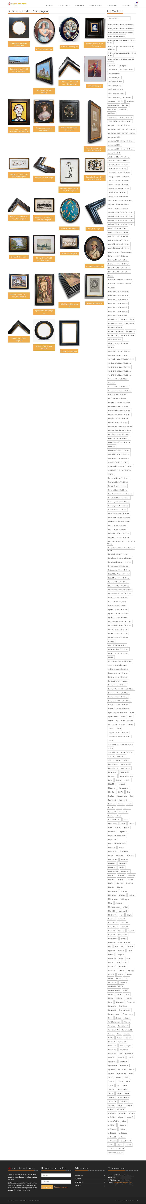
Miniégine (122, 895)
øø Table (128, 1145)
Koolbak (111, 796)
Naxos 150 (125, 923)
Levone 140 (123, 812)
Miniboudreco (112, 891)
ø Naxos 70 (123, 1133)
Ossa (118, 962)
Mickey (130, 879)
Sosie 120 (111, 1057)
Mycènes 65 (123, 911)
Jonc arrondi (121, 756)
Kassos (118, 780)
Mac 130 (118, 828)
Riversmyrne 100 (124, 1010)
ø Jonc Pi (130, 1117)
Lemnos (120, 804)
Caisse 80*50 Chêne (127, 335)
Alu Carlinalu (112, 69)
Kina (128, 792)
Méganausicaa (113, 871)
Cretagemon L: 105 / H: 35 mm (118, 458)
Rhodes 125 (131, 1002)
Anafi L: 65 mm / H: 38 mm (117, 192)
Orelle (121, 958)
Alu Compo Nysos (114, 77)
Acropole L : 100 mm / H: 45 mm (119, 125)
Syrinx (110, 1077)
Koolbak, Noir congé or (19, 257)
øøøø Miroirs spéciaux (115, 1153)
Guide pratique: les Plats (116, 36)
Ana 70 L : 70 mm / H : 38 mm (118, 180)
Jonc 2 (118, 728)
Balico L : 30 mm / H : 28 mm (118, 260)
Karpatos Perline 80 (126, 776)
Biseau (110, 276)
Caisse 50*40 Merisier (115, 331)
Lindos (119, 816)
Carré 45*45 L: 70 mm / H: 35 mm (119, 371)
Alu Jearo (111, 101)
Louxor (123, 824)
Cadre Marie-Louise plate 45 (117, 315)
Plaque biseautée (114, 990)
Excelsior (111, 641)
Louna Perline (112, 824)
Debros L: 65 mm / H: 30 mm (118, 482)
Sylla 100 (111, 1069)
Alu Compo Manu (114, 73)
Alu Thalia (122, 109)
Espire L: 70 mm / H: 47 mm (117, 633)
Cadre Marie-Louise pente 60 (117, 307)
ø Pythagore (112, 1141)
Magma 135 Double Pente (116, 835)
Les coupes (79, 1175)
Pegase (129, 974)
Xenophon (111, 1105)
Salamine (127, 1022)
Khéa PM (111, 784)
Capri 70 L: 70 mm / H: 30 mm (118, 355)
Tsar (118, 1085)
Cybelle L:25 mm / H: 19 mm (117, 462)
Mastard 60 (124, 851)
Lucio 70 (131, 824)
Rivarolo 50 (123, 1006)
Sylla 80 (111, 1073)
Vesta (127, 1093)
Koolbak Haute (122, 796)
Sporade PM (124, 1065)
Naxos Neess (112, 938)
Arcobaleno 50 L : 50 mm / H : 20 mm (120, 216)
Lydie (110, 828)
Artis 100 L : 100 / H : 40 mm (118, 236)
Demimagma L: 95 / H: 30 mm (118, 506)
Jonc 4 (110, 748)
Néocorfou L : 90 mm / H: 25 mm (119, 942)
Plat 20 (125, 990)
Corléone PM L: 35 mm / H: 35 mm (120, 430)
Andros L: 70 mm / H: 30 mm (118, 196)
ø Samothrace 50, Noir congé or (44, 347)
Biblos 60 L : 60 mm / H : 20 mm (119, 272)
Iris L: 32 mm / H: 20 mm (116, 724)
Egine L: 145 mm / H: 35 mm (118, 582)
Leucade (127, 808)
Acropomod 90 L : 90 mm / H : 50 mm (120, 149)
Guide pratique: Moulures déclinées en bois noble (120, 60)
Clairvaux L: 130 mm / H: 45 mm (119, 403)
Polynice (119, 998)
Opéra (130, 950)
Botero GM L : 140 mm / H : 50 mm (120, 280)
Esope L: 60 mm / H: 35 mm (117, 629)
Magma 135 (123, 832)
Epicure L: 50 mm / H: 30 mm (118, 613)
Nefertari (123, 938)
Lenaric (129, 804)
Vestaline (111, 1097)
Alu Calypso (122, 65)
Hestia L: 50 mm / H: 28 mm (117, 697)
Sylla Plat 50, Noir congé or (44, 311)
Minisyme (119, 903)
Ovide (125, 962)
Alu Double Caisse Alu (115, 89)
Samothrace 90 (127, 1030)
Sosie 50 (121, 1057)
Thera (126, 1077)
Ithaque (130, 724)
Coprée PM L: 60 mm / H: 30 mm (119, 414)
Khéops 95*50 (123, 788)
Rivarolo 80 (112, 1010)
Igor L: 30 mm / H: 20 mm (116, 717)
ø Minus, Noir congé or (69, 47)
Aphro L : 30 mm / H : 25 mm (118, 208)
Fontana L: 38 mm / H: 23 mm (118, 649)
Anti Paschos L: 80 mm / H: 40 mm (120, 200)
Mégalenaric (123, 863)
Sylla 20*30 (121, 1069)
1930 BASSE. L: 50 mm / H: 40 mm (120, 117)
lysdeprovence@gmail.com (123, 1183)
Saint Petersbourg (114, 1022)
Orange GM (120, 954)
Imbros (110, 721)
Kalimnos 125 (112, 772)
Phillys (126, 978)
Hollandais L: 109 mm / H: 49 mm (119, 701)
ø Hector (121, 1117)
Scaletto (127, 1034)
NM (122, 946)
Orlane (110, 962)
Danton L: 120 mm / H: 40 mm (118, 478)
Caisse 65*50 (130, 331)
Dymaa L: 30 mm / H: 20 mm (118, 566)
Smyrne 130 (124, 1050)
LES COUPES (64, 5)
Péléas (110, 978)
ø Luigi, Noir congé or (44, 49)
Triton (128, 1081)
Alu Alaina (111, 65)
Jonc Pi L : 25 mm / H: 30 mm (118, 760)
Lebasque (111, 804)
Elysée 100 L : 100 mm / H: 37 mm (120, 590)
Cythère (110, 474)
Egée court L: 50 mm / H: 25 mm (119, 570)
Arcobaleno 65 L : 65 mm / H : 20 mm (120, 220)
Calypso (111, 347)
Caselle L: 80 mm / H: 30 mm (118, 379)
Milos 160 (129, 883)
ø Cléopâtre (112, 1113)
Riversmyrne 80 (128, 1014)
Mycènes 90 (112, 915)
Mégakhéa (111, 863)
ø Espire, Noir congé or (94, 266)
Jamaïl (110, 728)
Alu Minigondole (113, 105)
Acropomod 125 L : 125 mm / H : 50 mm (121, 129)
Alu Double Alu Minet (115, 81)
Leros (119, 808)
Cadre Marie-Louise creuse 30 (118, 292)
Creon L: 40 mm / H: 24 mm (117, 438)
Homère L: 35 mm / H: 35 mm (118, 705)
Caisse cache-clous (114, 339)
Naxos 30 (111, 931)
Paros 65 (131, 970)
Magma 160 (112, 839)
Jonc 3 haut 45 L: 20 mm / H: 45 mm (120, 744)
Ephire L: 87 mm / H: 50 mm (117, 609)
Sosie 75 (130, 1057)
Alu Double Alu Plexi (115, 85)
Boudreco (111, 288)
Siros (121, 1046)
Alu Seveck (112, 109)
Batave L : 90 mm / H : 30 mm (118, 264)
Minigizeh (132, 895)
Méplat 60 (121, 879)
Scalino (110, 1038)
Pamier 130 (112, 966)
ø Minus (122, 1129)
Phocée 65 (123, 982)
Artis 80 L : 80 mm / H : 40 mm (118, 240)
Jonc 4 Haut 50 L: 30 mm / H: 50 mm (120, 752)
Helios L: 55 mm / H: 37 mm (117, 677)
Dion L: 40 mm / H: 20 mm (117, 525)
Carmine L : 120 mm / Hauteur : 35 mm (121, 359)
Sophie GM (129, 1054)
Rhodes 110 (120, 1002)
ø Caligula (129, 1105)
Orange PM (112, 958)
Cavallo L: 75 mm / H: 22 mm (118, 387)
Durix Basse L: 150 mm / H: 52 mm (120, 558)
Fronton (110, 657)
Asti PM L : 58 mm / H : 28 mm (118, 248)
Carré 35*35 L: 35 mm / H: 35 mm (119, 363)
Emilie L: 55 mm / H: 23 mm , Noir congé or (69, 83)
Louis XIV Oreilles (114, 820)
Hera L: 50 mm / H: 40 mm (117, 685)
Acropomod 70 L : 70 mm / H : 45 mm (120, 141)
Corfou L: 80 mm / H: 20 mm (117, 422)
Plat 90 (110, 998)
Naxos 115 (121, 919)
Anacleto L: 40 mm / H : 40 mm (118, 188)
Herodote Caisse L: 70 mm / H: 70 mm (121, 689)
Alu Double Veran (114, 97)
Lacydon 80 (123, 800)
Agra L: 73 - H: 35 (114, 153)
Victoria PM (123, 1101)
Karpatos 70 (112, 776)
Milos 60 (111, 887)
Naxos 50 (121, 931)
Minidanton (112, 895)
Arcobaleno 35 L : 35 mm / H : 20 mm (120, 212)
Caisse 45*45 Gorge (127, 319)
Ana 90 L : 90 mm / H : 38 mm (118, 184)
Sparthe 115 (112, 1061)
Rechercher (47, 1187)
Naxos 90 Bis (122, 935)
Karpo (110, 780)
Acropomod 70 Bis (114, 137)
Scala (119, 1034)
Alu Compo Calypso (126, 69)
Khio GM (111, 792)
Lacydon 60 (112, 800)
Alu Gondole (127, 97)
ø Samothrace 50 (125, 1141)
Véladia (119, 1093)
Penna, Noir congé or (94, 303)
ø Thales (119, 1145)
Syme (131, 1073)
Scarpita (119, 1038)
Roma (110, 1018)
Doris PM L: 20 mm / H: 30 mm (118, 537)
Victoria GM (112, 1101)
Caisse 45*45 (112, 319)
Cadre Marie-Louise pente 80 (117, 311)
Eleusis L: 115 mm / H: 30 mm (118, 586)
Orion (128, 958)
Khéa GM (127, 780)
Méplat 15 (111, 875)
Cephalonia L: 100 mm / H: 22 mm (119, 391)
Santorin (111, 1034)
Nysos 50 (130, 946)
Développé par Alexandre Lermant (126, 1201)
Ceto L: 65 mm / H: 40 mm (117, 395)
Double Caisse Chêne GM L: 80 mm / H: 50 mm (121, 542)
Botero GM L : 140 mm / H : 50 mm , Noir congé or (19, 130)
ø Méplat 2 (122, 1125)
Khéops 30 (111, 788)
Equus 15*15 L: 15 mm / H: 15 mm (119, 621)
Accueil (49, 5)
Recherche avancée (60, 1187)
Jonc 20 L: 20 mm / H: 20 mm (118, 732)
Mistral (125, 907)
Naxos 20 (124, 927)
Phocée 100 (112, 982)
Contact (78, 1185)
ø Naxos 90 (112, 1137)
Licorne (110, 816)
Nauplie (129, 915)
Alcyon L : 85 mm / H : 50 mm (118, 165)
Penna (118, 978)
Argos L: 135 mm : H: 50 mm (118, 232)
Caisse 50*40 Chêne (115, 327)
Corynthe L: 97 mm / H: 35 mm (118, 434)
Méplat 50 (111, 879)
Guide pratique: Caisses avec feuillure (120, 24)
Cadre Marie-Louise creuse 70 (118, 299)
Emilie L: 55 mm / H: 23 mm (117, 598)
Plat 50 (118, 994)
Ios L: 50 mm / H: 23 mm (124, 721)
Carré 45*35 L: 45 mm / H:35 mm (119, 367)
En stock (78, 1179)
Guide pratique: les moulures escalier (120, 32)
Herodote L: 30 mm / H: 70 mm (118, 693)
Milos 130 (119, 883)
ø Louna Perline (113, 1121)
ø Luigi (124, 1121)
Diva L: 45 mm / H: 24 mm (117, 529)
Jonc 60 (111, 756)
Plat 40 (110, 994)
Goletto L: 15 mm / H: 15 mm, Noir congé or (19, 70)
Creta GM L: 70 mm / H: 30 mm (118, 450)
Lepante (111, 808)
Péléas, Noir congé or (69, 253)
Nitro (116, 946)
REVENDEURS (96, 5)
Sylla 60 (131, 1069)
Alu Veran (111, 113)
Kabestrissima (113, 764)
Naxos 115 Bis (113, 923)
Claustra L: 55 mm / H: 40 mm (118, 407)
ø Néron (121, 1137)
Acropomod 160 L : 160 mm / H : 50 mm (121, 133)
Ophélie (110, 954)
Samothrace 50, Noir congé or (44, 91)
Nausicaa (111, 919)
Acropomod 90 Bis (114, 145)
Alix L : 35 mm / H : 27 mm (117, 169)
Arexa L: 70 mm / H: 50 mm (117, 228)
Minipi (110, 903)
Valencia (111, 1089)
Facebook (112, 5)
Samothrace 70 (113, 1030)
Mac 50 (126, 828)
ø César (110, 1109)
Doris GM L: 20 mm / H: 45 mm (118, 533)
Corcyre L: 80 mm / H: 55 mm (118, 418)
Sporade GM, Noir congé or (44, 178)
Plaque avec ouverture (115, 986)
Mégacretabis (112, 859)
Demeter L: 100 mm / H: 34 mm (118, 498)
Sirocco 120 (112, 1046)
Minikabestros (113, 899)
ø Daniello (122, 1113)
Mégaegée (124, 859)
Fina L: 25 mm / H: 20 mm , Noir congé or (44, 259)
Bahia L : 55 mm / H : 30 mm (118, 256)
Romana (118, 1018)
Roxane (127, 1018)
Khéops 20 (121, 784)
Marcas (121, 847)
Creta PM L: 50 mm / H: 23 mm (118, 454)
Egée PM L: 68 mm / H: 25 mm (118, 578)
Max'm (110, 855)
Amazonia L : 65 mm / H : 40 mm (119, 173)
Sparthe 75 (123, 1061)
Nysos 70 (111, 950)
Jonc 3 (110, 740)
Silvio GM (129, 1038)
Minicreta (124, 891)
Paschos (121, 974)
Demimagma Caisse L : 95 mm (118, 502)
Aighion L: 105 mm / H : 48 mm (118, 157)
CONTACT (127, 5)
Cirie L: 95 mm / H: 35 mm (117, 399)
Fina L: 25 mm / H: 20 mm (117, 645)
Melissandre (125, 871)
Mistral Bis (111, 911)
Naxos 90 (111, 935)
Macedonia (112, 832)
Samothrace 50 (123, 1026)
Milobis (110, 883)
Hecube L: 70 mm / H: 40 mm (118, 673)
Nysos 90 (121, 950)
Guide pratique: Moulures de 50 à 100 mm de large (121, 54)
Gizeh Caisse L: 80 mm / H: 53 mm (120, 661)
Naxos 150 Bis (113, 927)
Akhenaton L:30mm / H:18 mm (118, 161)
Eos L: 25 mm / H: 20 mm (117, 606)
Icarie (132, 713)
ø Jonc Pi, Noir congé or (69, 228)
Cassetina (111, 383)
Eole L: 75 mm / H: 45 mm (117, 602)
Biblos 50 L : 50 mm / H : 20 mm (119, 268)
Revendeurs (79, 1182)
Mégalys (121, 867)
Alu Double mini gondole (116, 93)
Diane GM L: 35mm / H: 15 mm (118, 514)
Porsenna (129, 998)
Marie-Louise (112, 851)
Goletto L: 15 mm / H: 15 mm (118, 669)
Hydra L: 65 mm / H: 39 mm (117, 713)
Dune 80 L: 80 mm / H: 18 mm (118, 554)
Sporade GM (112, 1065)
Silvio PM (111, 1042)
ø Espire (132, 1113)
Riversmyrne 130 (114, 1014)
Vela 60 (110, 1093)
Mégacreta (130, 855)
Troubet (110, 1085)
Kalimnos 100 (125, 768)
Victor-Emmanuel (123, 1097)
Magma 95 (111, 847)
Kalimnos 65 (125, 772)
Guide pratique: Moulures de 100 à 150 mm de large (120, 48)
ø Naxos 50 (112, 1133)
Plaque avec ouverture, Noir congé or (18, 44)
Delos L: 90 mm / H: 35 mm (117, 490)
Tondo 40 (111, 1081)
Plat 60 (127, 994)
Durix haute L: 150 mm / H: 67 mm (119, 562)
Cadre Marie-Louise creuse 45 (118, 296)
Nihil (109, 946)
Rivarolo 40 (112, 1006)
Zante (120, 1105)
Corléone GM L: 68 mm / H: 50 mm (120, 426)
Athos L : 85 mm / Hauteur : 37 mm (120, 252)
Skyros (128, 1046)
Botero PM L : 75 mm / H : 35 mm (119, 284)
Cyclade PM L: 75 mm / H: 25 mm (119, 470)
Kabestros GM (126, 764)
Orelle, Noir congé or (94, 229)
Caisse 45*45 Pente (114, 323)
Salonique (111, 1026)
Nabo (121, 915)
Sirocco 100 (122, 1042)
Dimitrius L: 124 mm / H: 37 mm (119, 521)
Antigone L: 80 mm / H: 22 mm (118, 204)
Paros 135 (111, 970)
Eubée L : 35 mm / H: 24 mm (118, 637)
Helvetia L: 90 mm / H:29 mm (118, 681)
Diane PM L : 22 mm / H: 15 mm (119, 517)
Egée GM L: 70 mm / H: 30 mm (118, 574)
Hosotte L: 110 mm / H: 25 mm (118, 709)
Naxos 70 (131, 931)
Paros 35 (121, 970)
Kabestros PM (113, 768)
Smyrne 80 (112, 1054)
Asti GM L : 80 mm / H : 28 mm (118, 244)
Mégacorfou (120, 855)
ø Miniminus (112, 1129)
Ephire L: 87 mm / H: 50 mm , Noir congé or (94, 44)
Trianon (120, 1081)
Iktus (130, 717)
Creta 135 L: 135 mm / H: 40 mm (119, 442)
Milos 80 (120, 887)
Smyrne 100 (112, 1050)
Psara (110, 1002)
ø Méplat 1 (111, 1125)
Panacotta (122, 966)
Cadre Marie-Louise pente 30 (117, 303)
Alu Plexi (125, 105)
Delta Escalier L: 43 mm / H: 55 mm (120, 494)
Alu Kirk (120, 101)
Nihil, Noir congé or (95, 86)
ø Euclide (111, 1117)
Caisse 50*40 (129, 323)
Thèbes (118, 1077)
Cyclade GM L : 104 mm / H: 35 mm (120, 466)
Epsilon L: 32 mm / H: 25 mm (118, 617)
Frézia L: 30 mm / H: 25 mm (117, 653)
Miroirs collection (114, 907)
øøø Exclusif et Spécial (116, 1149)
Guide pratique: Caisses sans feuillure (120, 28)
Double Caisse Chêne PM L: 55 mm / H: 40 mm (121, 549)
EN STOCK (79, 5)
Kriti (131, 796)
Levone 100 (112, 812)
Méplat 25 (121, 875)
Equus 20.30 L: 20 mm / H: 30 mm (119, 625)
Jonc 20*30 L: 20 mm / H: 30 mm (119, 736)
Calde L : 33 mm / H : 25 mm (118, 343)
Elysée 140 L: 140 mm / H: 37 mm (119, 594)
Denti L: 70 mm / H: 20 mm (117, 510)
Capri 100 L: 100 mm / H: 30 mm (119, 351)
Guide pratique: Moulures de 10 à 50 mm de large (121, 41)
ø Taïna (110, 1145)
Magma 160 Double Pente (116, 843)
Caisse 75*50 (112, 335)
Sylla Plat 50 (121, 1073)
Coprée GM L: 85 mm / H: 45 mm (119, 410)
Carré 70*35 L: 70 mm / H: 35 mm (119, 375)
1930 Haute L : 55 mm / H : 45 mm (119, 121)
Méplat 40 (131, 875)
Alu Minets (130, 101)
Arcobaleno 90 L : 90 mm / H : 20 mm (120, 224)
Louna (126, 820)
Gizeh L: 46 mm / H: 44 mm (117, 665)
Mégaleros (111, 867)
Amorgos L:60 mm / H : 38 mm (118, 177)
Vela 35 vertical (122, 1089)
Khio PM (120, 792)
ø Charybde (120, 1109)
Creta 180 (111, 446)
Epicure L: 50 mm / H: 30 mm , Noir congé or (19, 217)
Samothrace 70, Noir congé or (18, 339)
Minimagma (125, 899)
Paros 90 (111, 974)
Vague (125, 1085)
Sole (120, 1054)
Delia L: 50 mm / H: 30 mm (117, 486)
